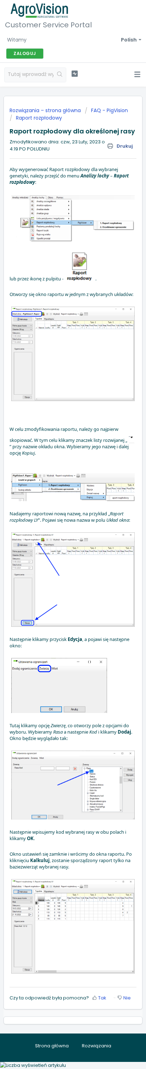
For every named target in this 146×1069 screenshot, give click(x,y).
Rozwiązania (96, 1045)
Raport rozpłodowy (39, 117)
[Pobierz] (60, 543)
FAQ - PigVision (109, 110)
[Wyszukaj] (60, 75)
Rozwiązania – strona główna (46, 110)
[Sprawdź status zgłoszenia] (75, 73)
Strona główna (52, 1045)
